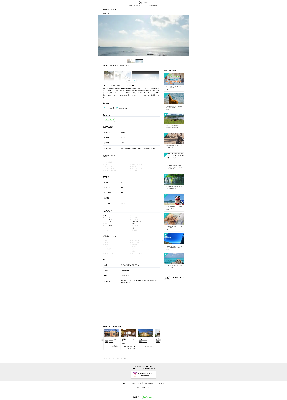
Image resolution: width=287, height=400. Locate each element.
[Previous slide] (102, 340)
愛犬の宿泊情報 (114, 65)
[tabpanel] (143, 35)
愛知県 (104, 13)
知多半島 (110, 13)
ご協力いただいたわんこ (150, 383)
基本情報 (122, 65)
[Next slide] (160, 340)
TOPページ (125, 383)
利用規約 (137, 387)
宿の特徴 (106, 65)
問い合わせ (161, 383)
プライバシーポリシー (146, 387)
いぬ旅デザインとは (136, 383)
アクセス (128, 65)
